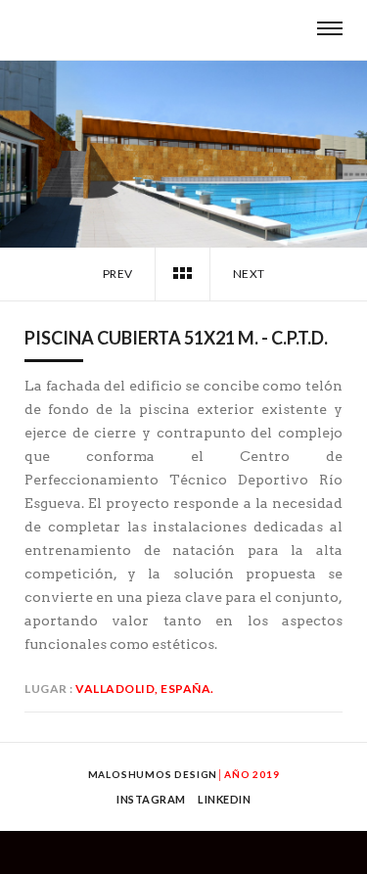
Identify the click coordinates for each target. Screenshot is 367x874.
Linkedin (224, 799)
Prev (116, 273)
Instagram (151, 799)
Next (250, 273)
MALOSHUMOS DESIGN (153, 774)
